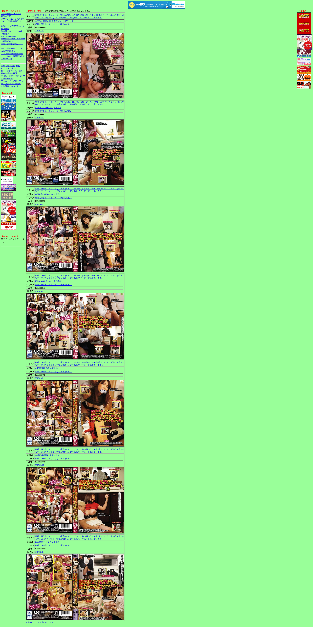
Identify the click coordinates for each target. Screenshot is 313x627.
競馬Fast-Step (6, 59)
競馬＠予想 (6, 16)
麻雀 (18, 66)
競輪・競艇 (10, 66)
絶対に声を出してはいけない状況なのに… (53, 24)
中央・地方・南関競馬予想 (13, 56)
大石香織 (57, 281)
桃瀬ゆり (47, 455)
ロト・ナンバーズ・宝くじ (13, 71)
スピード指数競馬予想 (11, 21)
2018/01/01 (39, 378)
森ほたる (57, 108)
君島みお (49, 108)
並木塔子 (39, 21)
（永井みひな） (69, 21)
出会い (18, 84)
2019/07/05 (39, 31)
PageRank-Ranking (8, 36)
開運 (15, 73)
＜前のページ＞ (32, 622)
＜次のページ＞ (46, 622)
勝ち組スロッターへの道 (12, 31)
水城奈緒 (39, 455)
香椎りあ (39, 281)
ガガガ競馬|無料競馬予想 (12, 54)
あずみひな (56, 21)
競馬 (3, 66)
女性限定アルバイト (10, 86)
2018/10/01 (39, 204)
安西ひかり (48, 194)
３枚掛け (5, 34)
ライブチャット (8, 84)
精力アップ (20, 81)
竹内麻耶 (57, 194)
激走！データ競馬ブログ (12, 44)
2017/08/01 (39, 552)
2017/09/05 (39, 465)
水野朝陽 (39, 368)
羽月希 (46, 368)
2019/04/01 (39, 118)
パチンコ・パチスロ (10, 68)
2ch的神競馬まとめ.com (11, 14)
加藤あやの (54, 368)
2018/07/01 (39, 291)
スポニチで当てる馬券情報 (13, 19)
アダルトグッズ (8, 81)
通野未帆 (47, 21)
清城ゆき (55, 455)
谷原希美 (39, 194)
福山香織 (55, 542)
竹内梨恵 (39, 542)
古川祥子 (47, 542)
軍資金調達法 (7, 73)
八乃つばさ (40, 108)
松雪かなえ (48, 281)
